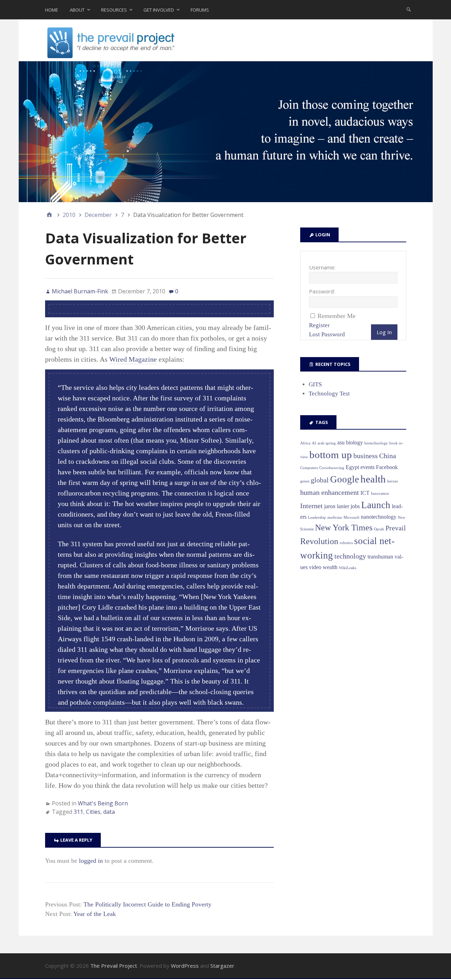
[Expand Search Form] (408, 9)
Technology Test (329, 393)
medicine (334, 517)
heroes (392, 481)
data (109, 812)
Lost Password (327, 334)
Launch (375, 505)
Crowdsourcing (331, 468)
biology (354, 442)
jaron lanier (336, 506)
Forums (200, 10)
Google (344, 479)
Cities (93, 812)
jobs (355, 506)
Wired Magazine (133, 359)
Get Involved (158, 10)
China (387, 456)
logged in (91, 860)
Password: (322, 291)
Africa (305, 443)
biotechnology (376, 443)
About (77, 10)
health (373, 479)
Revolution (319, 541)
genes (304, 481)
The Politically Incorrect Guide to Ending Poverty (147, 904)
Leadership (317, 517)
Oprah (379, 529)
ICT (365, 493)
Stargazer (222, 965)
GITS (315, 384)
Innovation (380, 493)
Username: (322, 267)
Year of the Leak (94, 913)
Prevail (395, 528)
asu (341, 442)
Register (319, 325)
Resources (114, 10)
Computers (309, 468)
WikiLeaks (347, 568)
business (365, 456)
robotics (346, 543)
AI (314, 443)
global (320, 480)
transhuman (380, 557)
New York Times (343, 527)
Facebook (387, 467)
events (367, 467)
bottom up (330, 454)
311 (78, 812)
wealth (330, 567)
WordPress (185, 965)
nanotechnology (378, 517)
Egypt (352, 467)
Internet (311, 506)
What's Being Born (103, 803)
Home (51, 10)
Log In (384, 332)
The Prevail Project (113, 965)
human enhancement (329, 492)
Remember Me (336, 315)
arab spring (326, 443)
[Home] (49, 215)
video (315, 567)
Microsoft (351, 517)
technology (350, 556)
